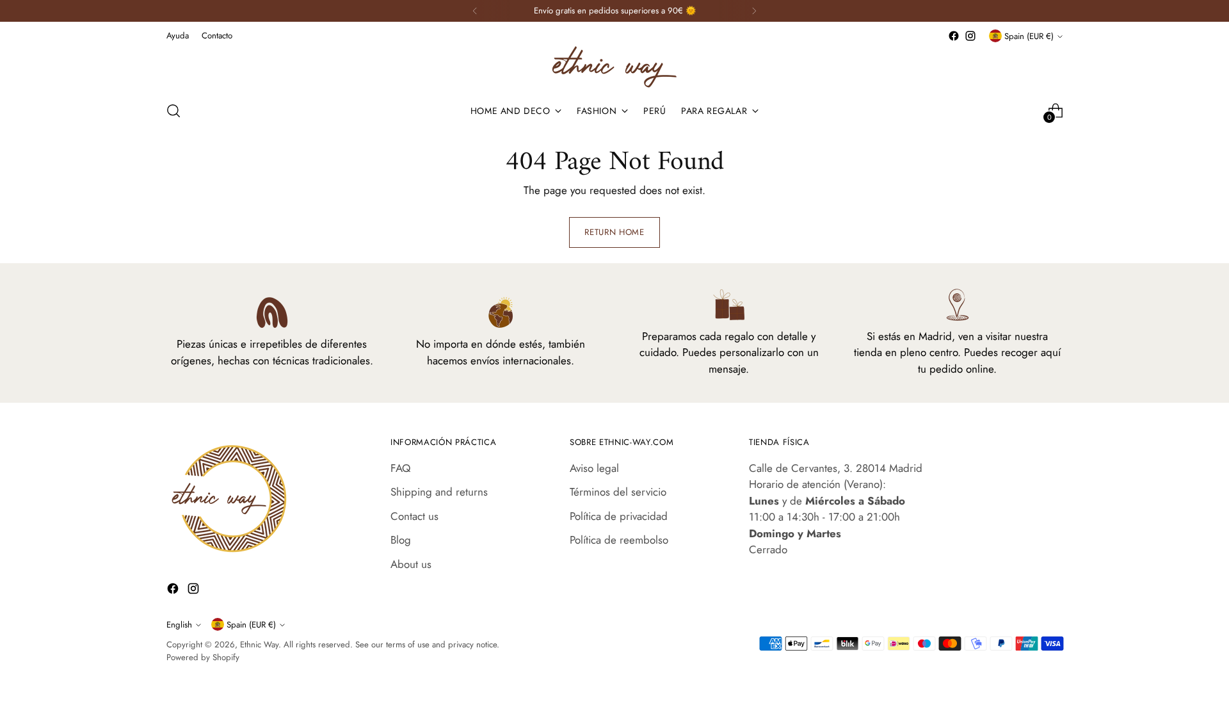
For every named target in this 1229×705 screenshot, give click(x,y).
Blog (400, 539)
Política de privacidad (619, 516)
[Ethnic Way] (614, 67)
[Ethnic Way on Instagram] (970, 36)
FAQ (400, 468)
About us (410, 564)
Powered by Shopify (202, 657)
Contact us (414, 516)
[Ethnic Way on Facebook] (954, 36)
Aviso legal (594, 468)
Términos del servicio (618, 491)
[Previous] (475, 11)
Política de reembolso (619, 539)
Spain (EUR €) (1029, 36)
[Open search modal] (173, 111)
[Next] (754, 11)
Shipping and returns (439, 491)
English (179, 625)
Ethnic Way (259, 644)
